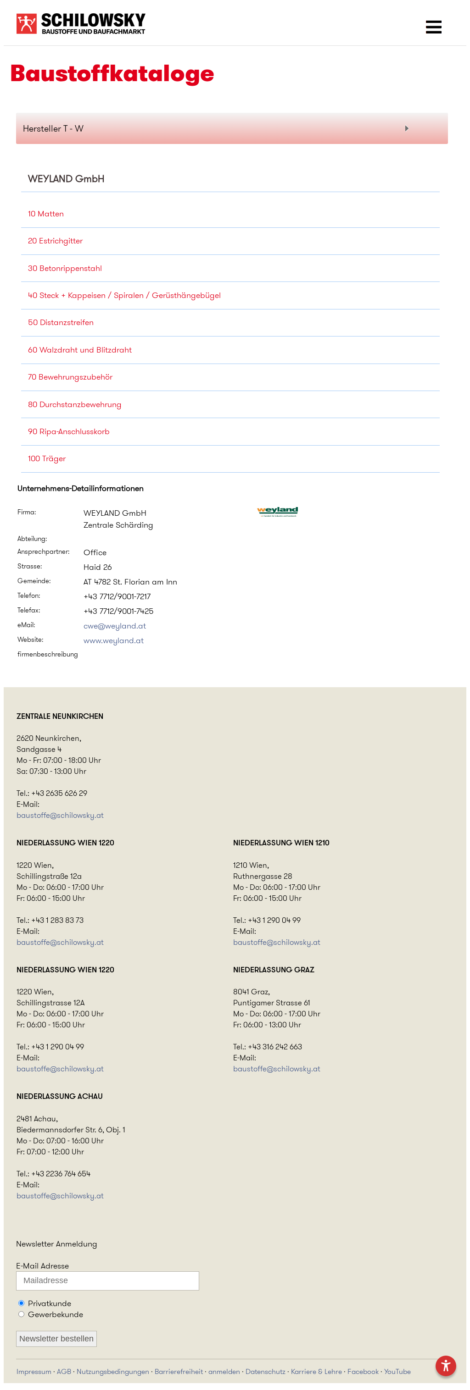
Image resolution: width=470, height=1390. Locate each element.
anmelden (224, 1371)
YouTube (397, 1371)
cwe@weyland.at (115, 626)
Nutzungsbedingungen (113, 1371)
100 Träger (47, 458)
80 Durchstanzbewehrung (75, 404)
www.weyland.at (114, 640)
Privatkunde (49, 1303)
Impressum (34, 1371)
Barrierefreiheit (179, 1371)
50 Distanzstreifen (61, 322)
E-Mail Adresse (42, 1265)
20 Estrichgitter (55, 241)
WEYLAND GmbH (66, 178)
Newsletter (35, 1243)
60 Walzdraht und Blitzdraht (80, 350)
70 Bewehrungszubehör (70, 377)
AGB (64, 1371)
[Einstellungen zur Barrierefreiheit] (446, 1366)
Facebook (363, 1371)
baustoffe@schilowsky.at (60, 815)
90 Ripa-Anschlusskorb (69, 431)
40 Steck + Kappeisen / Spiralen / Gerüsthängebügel (124, 295)
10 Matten (46, 214)
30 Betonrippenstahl (65, 268)
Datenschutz (265, 1371)
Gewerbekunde (55, 1314)
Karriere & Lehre (316, 1371)
